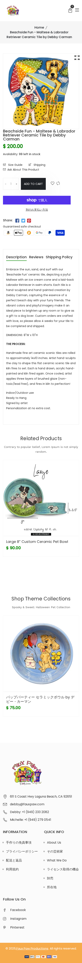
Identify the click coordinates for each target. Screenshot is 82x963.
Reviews (36, 257)
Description (16, 257)
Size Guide (14, 165)
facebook (18, 910)
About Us (54, 842)
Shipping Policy (59, 257)
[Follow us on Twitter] (23, 221)
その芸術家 (55, 851)
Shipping (39, 165)
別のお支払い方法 (37, 210)
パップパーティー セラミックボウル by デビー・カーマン (40, 699)
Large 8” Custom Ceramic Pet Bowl (37, 541)
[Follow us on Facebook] (17, 221)
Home (39, 27)
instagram (18, 918)
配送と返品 (14, 860)
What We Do (57, 860)
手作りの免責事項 (18, 842)
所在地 (52, 887)
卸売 (50, 878)
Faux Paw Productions (32, 948)
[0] (70, 11)
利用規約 (12, 869)
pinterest (17, 927)
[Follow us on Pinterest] (29, 221)
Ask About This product (23, 170)
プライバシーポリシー (22, 851)
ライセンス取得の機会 (63, 869)
